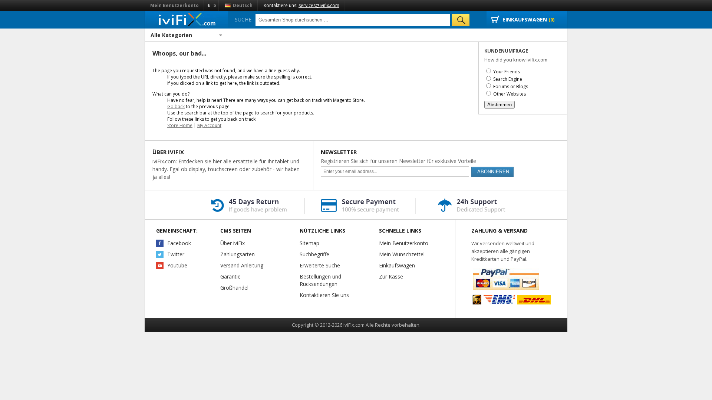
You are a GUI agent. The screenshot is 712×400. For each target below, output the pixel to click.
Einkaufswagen (397, 265)
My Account (209, 125)
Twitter (175, 254)
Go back (176, 106)
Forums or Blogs (510, 86)
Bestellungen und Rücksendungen (320, 280)
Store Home (179, 125)
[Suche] (460, 20)
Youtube (177, 265)
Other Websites (509, 94)
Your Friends (506, 72)
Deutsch (242, 5)
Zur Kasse (391, 276)
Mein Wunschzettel (402, 254)
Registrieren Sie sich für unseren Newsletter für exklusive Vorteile (398, 160)
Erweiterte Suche (320, 265)
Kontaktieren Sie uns (324, 295)
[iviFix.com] (186, 19)
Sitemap (309, 243)
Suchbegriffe (314, 254)
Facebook (179, 243)
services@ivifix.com (319, 5)
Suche (243, 19)
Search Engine (507, 79)
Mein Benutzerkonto (174, 5)
